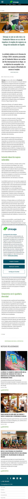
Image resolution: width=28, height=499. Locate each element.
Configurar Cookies (14, 271)
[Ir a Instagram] (20, 478)
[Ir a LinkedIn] (17, 478)
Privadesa (3, 492)
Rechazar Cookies (14, 266)
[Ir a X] (8, 478)
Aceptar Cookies (13, 261)
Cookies (2, 489)
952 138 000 (5, 481)
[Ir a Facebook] (10, 478)
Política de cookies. (13, 255)
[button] (2, 10)
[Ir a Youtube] (14, 478)
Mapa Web (3, 497)
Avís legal (3, 487)
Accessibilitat (4, 495)
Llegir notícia (4, 390)
